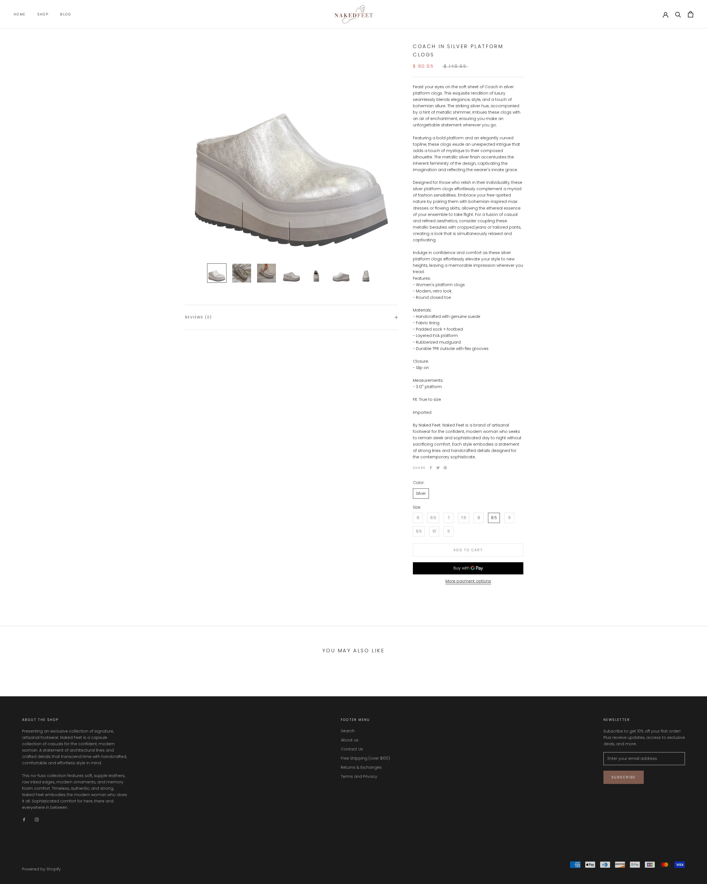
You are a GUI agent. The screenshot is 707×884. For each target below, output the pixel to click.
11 (448, 531)
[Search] (678, 14)
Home (20, 14)
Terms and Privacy (359, 776)
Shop (43, 14)
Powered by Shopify (41, 869)
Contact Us (352, 749)
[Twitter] (438, 467)
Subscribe (623, 777)
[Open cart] (690, 14)
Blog (66, 14)
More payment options (468, 581)
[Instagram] (37, 819)
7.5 (463, 518)
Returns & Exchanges (361, 767)
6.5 (433, 518)
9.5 (419, 531)
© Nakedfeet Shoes (42, 862)
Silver (421, 493)
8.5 (494, 518)
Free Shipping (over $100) (365, 758)
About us (349, 740)
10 (434, 531)
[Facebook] (430, 467)
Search (348, 731)
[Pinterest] (445, 467)
